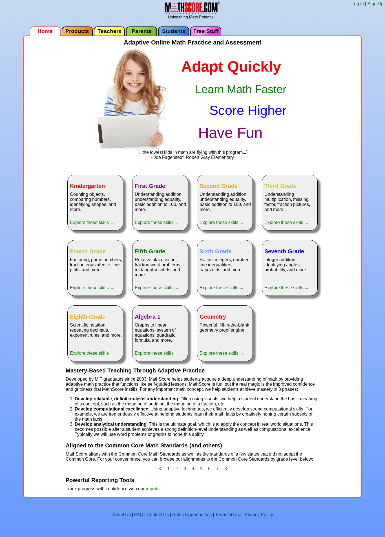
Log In (357, 3)
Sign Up (375, 3)
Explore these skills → (92, 222)
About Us (121, 514)
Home (45, 31)
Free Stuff (205, 31)
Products (77, 31)
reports (153, 488)
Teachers (109, 31)
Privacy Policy (259, 514)
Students (173, 31)
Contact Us (158, 514)
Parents (142, 31)
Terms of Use (228, 514)
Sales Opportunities (192, 514)
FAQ (138, 514)
